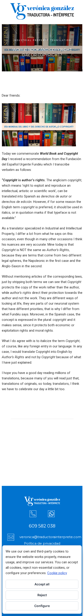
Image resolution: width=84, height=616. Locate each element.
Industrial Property (30, 40)
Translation (60, 40)
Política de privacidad (42, 543)
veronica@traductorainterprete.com (50, 537)
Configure (42, 606)
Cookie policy (57, 573)
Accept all (42, 584)
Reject (42, 595)
